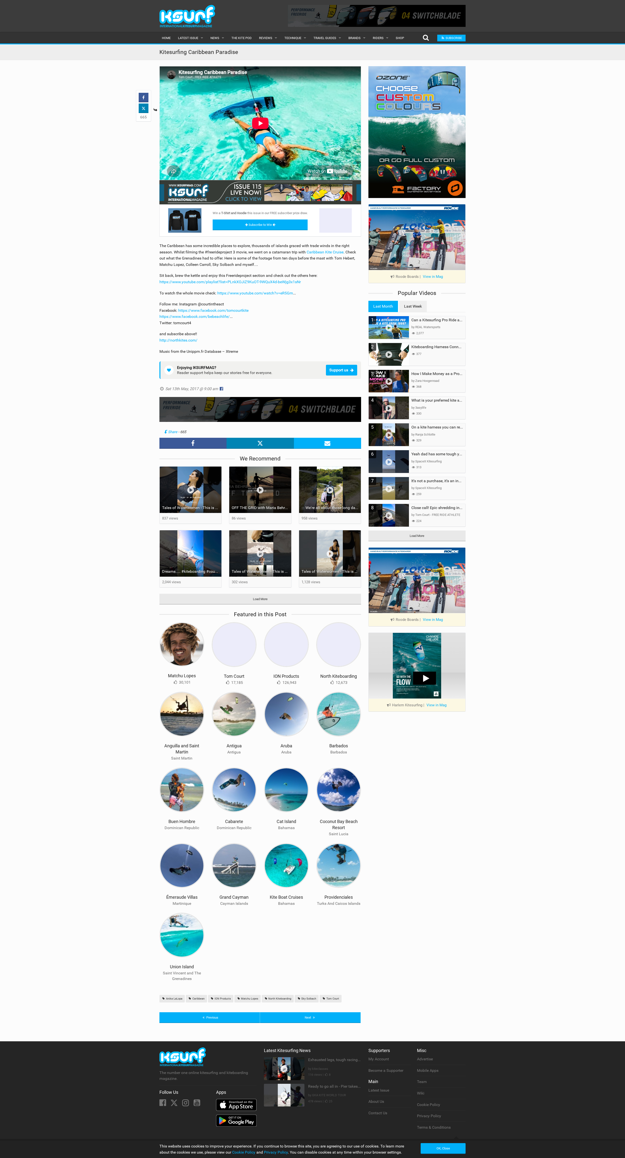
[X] (174, 1104)
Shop (400, 38)
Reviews (265, 38)
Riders (378, 38)
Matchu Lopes (182, 675)
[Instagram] (186, 1104)
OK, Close (443, 1148)
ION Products (286, 676)
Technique (292, 38)
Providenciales (338, 897)
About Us (376, 1101)
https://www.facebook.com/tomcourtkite (213, 310)
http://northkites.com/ (178, 340)
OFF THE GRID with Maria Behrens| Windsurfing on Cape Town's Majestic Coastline (261, 507)
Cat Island (286, 821)
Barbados (338, 745)
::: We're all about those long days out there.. (331, 507)
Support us (338, 370)
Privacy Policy (429, 1116)
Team (422, 1081)
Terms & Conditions (434, 1127)
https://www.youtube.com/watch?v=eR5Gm (255, 293)
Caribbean (198, 998)
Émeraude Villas (182, 897)
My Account (378, 1059)
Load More (260, 599)
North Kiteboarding (338, 676)
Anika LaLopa (173, 998)
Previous (212, 1017)
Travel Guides (324, 38)
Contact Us (377, 1113)
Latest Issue (188, 38)
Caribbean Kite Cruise (325, 252)
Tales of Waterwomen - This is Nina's (192, 507)
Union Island (182, 966)
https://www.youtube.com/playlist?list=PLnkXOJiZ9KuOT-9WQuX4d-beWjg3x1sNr (230, 282)
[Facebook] (163, 1104)
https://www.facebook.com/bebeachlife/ (194, 316)
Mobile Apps (427, 1070)
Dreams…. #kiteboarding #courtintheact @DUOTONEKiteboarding (192, 571)
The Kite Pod (241, 38)
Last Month (383, 306)
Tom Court (234, 676)
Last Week (413, 306)
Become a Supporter (385, 1070)
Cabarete (234, 821)
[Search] (425, 37)
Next (308, 1017)
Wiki (420, 1093)
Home (166, 38)
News (214, 38)
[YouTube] (197, 1104)
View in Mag (433, 276)
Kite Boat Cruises (286, 897)
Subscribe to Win (260, 225)
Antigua (234, 745)
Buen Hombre (181, 821)
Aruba (286, 745)
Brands (354, 38)
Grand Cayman (234, 897)
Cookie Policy (428, 1104)
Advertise (425, 1059)
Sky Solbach (308, 998)
